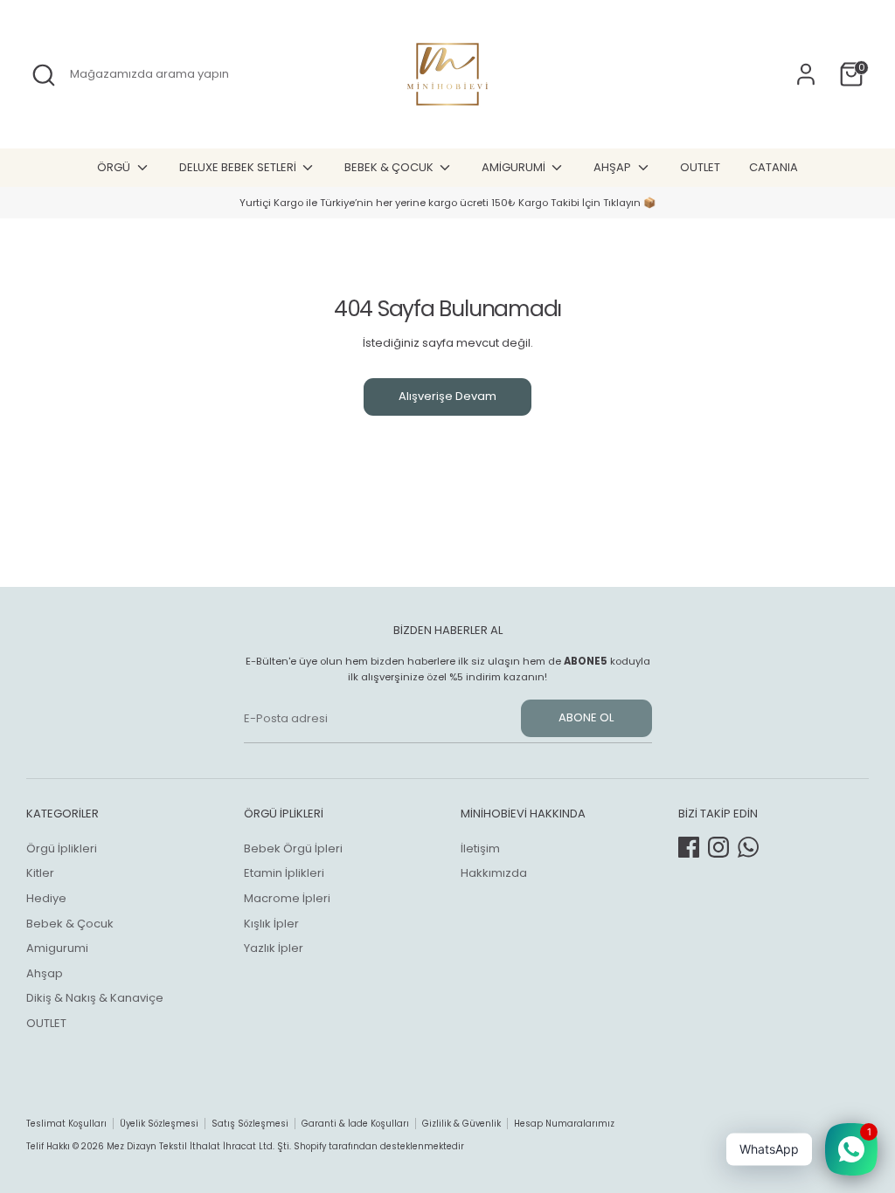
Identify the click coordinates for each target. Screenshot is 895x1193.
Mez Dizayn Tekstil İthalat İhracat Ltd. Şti (198, 1146)
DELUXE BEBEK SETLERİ (239, 167)
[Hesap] (805, 74)
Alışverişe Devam (447, 396)
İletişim (480, 848)
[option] (447, 203)
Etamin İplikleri (284, 873)
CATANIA (773, 167)
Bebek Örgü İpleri (293, 848)
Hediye (46, 898)
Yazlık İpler (273, 948)
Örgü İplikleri (61, 848)
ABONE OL (586, 717)
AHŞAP (613, 167)
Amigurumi (57, 948)
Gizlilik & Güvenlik (461, 1123)
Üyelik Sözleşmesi (159, 1123)
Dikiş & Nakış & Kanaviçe (94, 998)
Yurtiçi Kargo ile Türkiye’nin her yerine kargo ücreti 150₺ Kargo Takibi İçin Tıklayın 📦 (447, 203)
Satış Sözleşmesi (250, 1123)
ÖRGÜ (115, 167)
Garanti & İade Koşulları (355, 1123)
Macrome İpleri (287, 898)
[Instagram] (718, 847)
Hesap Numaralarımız (564, 1123)
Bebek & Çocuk (70, 923)
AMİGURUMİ (515, 167)
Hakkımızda (494, 873)
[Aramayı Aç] (43, 75)
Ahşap (44, 973)
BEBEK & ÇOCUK (390, 167)
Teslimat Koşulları (66, 1123)
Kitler (40, 873)
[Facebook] (688, 847)
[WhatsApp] (748, 847)
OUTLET (700, 167)
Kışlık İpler (271, 923)
